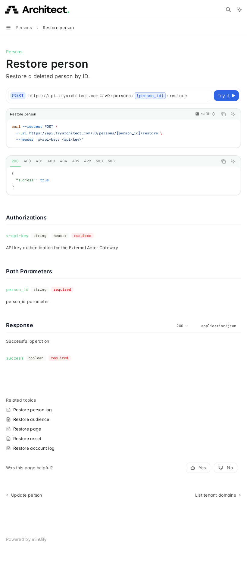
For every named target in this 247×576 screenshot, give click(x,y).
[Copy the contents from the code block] (223, 114)
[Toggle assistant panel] (239, 9)
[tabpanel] (123, 181)
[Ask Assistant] (233, 114)
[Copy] (206, 96)
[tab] (15, 161)
